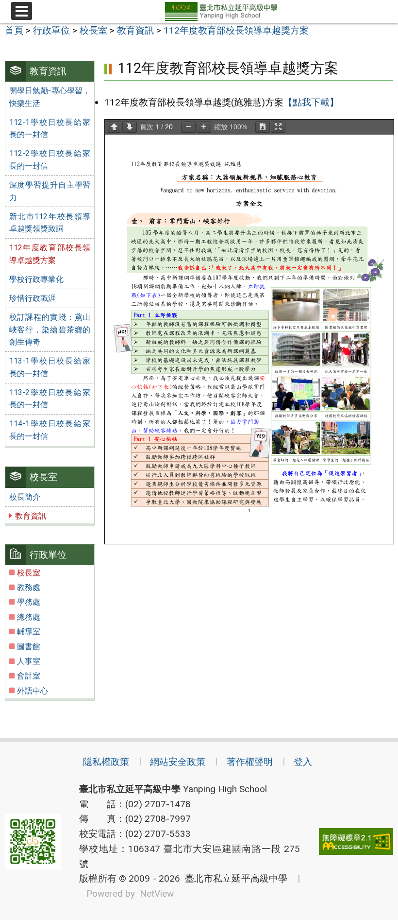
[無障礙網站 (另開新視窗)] (356, 841)
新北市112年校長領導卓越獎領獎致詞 (50, 223)
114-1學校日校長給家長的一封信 (50, 430)
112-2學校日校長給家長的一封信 (50, 160)
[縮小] (188, 127)
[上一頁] (114, 127)
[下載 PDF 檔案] (262, 127)
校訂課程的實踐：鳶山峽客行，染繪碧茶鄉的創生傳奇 (50, 329)
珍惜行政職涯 (32, 298)
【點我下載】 (311, 102)
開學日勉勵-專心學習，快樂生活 (50, 97)
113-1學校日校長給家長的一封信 (50, 367)
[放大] (204, 127)
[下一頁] (129, 127)
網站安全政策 (177, 761)
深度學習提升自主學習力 (50, 191)
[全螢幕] (278, 127)
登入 (303, 761)
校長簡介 (24, 497)
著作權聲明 (250, 761)
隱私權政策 (106, 761)
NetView (157, 893)
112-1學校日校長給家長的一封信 (50, 128)
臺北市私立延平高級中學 (234, 878)
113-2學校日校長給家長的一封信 (50, 399)
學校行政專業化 (36, 279)
